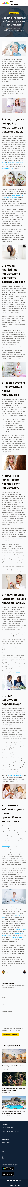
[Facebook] (8, 1180)
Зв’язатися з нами (7, 1155)
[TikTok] (20, 1180)
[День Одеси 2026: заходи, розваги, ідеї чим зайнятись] (14, 1055)
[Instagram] (11, 1180)
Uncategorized (14, 13)
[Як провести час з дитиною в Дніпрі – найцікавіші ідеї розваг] (14, 1079)
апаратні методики (7, 168)
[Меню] (25, 3)
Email (4, 997)
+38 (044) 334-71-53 (8, 1127)
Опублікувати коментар (10, 1034)
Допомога (5, 1157)
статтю (18, 672)
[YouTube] (17, 1180)
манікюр (18, 539)
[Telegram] (14, 1180)
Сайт (3, 1004)
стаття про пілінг (21, 929)
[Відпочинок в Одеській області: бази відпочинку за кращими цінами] (14, 1102)
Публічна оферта (7, 1159)
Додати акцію (6, 1142)
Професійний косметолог (15, 775)
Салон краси (6, 846)
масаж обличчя (12, 162)
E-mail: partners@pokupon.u (10, 1131)
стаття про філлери (18, 937)
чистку (4, 162)
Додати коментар (7, 1011)
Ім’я (3, 991)
